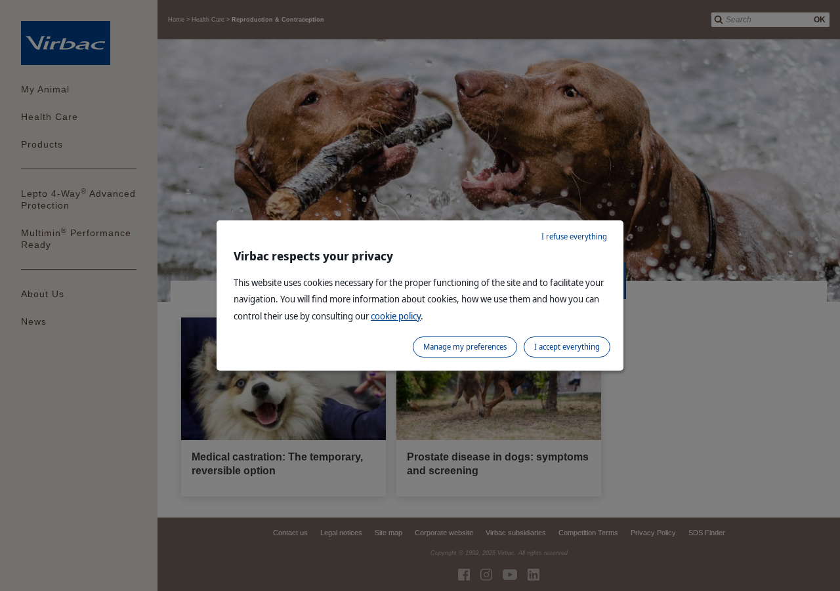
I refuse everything (574, 236)
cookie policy (396, 316)
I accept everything (567, 346)
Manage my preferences (465, 346)
